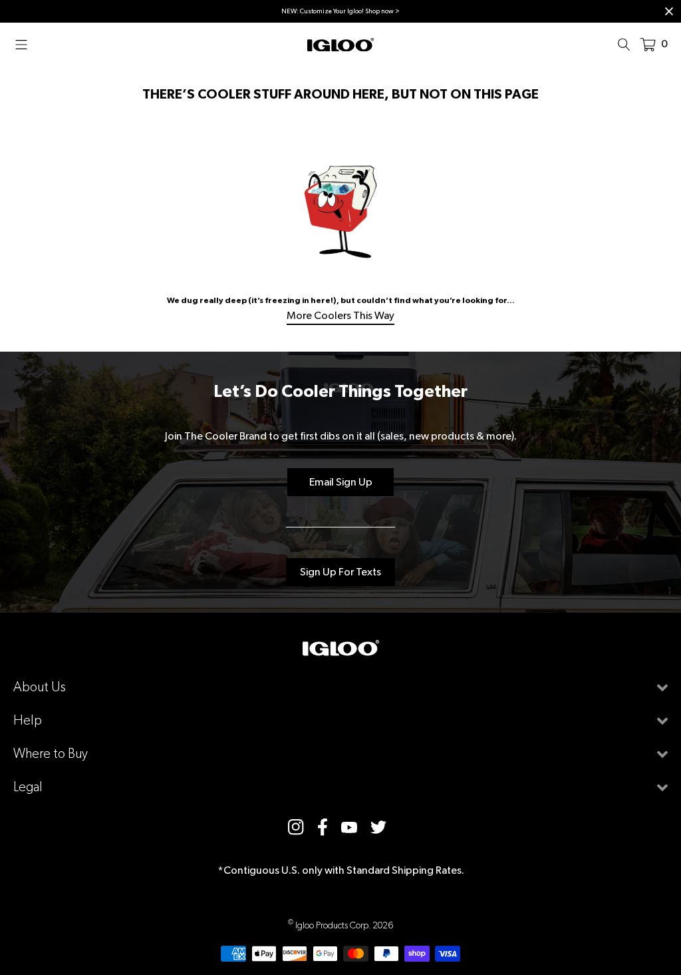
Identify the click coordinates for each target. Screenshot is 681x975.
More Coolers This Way (340, 315)
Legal (28, 787)
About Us (39, 687)
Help (27, 720)
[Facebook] (322, 827)
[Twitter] (378, 826)
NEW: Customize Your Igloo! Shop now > (340, 11)
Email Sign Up (340, 482)
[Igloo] (340, 44)
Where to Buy (50, 753)
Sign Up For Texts (340, 571)
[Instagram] (296, 826)
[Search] (628, 44)
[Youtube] (349, 827)
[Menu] (25, 44)
